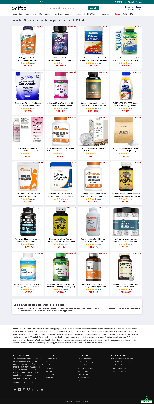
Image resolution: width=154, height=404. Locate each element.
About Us (48, 365)
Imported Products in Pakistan (122, 362)
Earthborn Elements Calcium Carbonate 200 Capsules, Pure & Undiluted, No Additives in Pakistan (126, 240)
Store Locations (84, 381)
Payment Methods (85, 358)
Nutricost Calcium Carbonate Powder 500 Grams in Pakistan (60, 195)
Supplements (31, 14)
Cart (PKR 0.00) (135, 9)
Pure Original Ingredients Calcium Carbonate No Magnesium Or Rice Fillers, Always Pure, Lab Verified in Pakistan (28, 240)
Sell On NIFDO (128, 14)
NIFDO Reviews (51, 358)
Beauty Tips (49, 368)
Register (130, 7)
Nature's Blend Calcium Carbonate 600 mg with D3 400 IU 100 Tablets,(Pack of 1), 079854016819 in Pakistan (126, 195)
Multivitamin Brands (61, 14)
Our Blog (48, 371)
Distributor (49, 377)
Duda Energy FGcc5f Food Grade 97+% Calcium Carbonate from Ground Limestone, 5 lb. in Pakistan (28, 104)
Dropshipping (83, 374)
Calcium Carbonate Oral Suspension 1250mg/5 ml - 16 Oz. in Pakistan (28, 149)
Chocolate (106, 14)
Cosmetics (76, 14)
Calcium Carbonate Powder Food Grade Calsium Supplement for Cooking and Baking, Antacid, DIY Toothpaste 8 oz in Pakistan (93, 149)
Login (139, 7)
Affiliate (48, 381)
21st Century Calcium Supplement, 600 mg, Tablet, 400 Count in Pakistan (28, 285)
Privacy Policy (83, 365)
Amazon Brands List (118, 368)
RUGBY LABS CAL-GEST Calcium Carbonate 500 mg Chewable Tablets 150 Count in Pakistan (126, 104)
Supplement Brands (118, 371)
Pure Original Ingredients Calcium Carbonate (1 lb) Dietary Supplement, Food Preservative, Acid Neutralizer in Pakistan (126, 149)
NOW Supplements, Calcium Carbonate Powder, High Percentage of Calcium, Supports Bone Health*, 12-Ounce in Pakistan (28, 59)
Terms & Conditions (85, 368)
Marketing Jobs (84, 377)
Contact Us (49, 362)
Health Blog (49, 374)
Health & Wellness (91, 14)
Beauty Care (17, 14)
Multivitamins (44, 14)
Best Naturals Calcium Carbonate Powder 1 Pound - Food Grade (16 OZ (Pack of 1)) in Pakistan (93, 59)
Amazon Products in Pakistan (122, 358)
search (93, 8)
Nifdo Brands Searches (120, 365)
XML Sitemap (83, 371)
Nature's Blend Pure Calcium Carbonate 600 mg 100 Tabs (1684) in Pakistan (61, 240)
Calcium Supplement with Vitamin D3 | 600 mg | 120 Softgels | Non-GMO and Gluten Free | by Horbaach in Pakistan (93, 285)
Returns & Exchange (86, 362)
